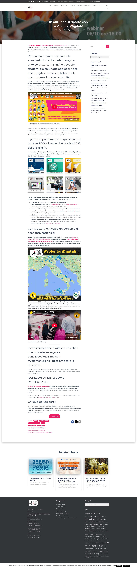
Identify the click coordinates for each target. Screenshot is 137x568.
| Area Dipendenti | (52, 1)
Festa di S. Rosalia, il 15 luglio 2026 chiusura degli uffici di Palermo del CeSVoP (95, 480)
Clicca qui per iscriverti (53, 223)
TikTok (29, 1)
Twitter (33, 1)
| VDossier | (78, 1)
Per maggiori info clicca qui (34, 537)
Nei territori (72, 5)
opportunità (32, 425)
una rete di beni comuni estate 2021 (100, 556)
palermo (90, 539)
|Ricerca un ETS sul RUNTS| (95, 1)
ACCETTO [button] (119, 565)
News (100, 5)
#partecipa (95, 524)
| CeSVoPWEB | (60, 1)
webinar (95, 557)
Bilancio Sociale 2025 (61, 511)
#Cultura (98, 516)
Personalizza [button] (126, 565)
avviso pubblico (100, 528)
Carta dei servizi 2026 (61, 506)
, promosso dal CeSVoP (48, 45)
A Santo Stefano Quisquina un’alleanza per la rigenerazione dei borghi (67, 480)
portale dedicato (56, 204)
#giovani (88, 519)
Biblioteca (95, 5)
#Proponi (101, 524)
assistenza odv (94, 528)
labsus (99, 538)
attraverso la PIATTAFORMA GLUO (48, 397)
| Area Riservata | (44, 1)
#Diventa (33, 427)
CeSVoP (35, 420)
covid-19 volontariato (96, 536)
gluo (44, 427)
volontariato (41, 425)
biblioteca (93, 531)
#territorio (105, 524)
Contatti (106, 5)
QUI (35, 515)
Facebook (31, 1)
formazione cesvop (44, 420)
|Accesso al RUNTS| (85, 1)
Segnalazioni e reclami (61, 504)
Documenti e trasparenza (83, 5)
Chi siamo (55, 5)
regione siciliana (96, 539)
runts (101, 539)
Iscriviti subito (55, 416)
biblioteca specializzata (70, 204)
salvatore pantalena (105, 539)
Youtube (37, 1)
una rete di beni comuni (33, 432)
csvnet (104, 536)
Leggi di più (112, 565)
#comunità (95, 513)
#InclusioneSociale (99, 519)
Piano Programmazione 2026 (62, 515)
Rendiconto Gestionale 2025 (62, 513)
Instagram (35, 1)
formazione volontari (34, 423)
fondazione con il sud (90, 538)
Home (50, 5)
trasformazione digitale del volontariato (36, 430)
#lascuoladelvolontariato (94, 522)
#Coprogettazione (89, 516)
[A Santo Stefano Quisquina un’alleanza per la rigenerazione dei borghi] (68, 465)
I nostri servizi (64, 5)
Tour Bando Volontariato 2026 (98, 70)
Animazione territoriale (64, 476)
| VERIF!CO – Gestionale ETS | (69, 1)
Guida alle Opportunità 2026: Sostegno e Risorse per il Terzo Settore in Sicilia (98, 110)
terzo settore (87, 542)
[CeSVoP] (30, 7)
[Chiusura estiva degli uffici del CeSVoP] (40, 465)
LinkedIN (39, 1)
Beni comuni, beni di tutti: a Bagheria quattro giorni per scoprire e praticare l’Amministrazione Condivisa (100, 76)
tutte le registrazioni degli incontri (70, 211)
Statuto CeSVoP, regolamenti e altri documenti (66, 518)
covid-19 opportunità (96, 534)
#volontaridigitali (39, 427)
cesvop (99, 531)
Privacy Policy (59, 508)
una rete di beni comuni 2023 (45, 432)
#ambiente (88, 513)
